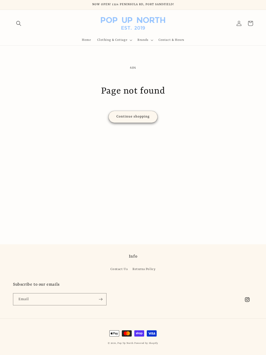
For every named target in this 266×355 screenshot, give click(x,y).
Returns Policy (143, 269)
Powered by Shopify (146, 343)
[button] (18, 23)
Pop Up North (125, 343)
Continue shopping (133, 117)
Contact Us (119, 269)
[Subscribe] (100, 299)
